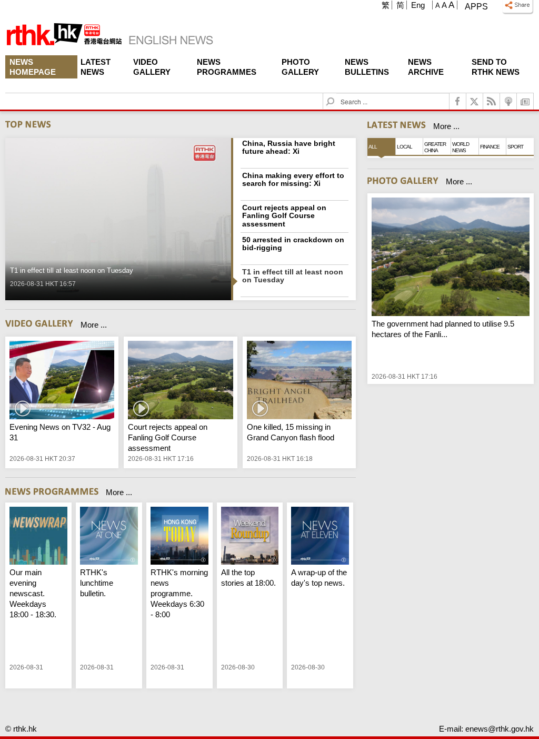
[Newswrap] (38, 537)
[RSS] (491, 101)
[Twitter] (474, 101)
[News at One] (109, 537)
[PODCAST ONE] (508, 101)
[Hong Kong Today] (179, 537)
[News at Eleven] (320, 537)
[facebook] (458, 101)
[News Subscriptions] (525, 101)
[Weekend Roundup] (250, 537)
